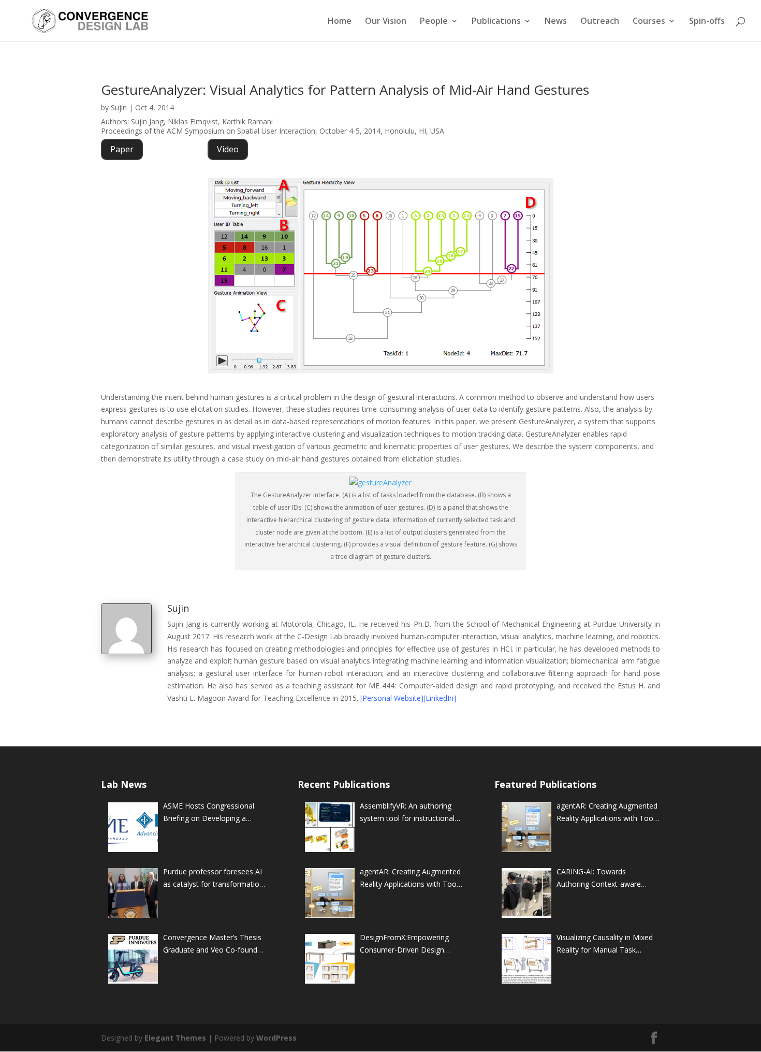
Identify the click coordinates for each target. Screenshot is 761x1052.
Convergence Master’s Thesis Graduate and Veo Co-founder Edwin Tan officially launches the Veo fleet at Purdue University (213, 944)
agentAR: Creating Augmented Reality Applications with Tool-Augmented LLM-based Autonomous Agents (410, 878)
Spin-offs (707, 21)
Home (340, 21)
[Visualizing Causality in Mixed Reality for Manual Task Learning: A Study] (526, 959)
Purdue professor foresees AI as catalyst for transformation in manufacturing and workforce (213, 878)
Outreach (599, 21)
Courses (649, 21)
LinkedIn (439, 698)
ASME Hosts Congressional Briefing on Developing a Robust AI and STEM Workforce (208, 813)
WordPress (276, 1038)
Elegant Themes (175, 1038)
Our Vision (385, 21)
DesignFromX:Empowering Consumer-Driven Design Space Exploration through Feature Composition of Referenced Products (404, 944)
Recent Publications (344, 784)
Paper (122, 149)
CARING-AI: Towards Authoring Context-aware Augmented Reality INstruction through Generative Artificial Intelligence (608, 878)
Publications (496, 21)
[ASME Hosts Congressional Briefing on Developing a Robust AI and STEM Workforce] (133, 827)
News (556, 21)
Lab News (124, 784)
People (434, 21)
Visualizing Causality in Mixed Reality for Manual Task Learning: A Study (605, 944)
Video (228, 149)
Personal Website (391, 698)
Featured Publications (545, 784)
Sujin (119, 107)
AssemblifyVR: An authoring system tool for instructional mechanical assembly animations (407, 813)
